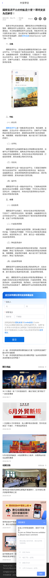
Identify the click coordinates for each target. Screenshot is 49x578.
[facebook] (35, 19)
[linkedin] (44, 19)
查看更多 (41, 367)
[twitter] (40, 19)
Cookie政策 (28, 322)
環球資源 (25, 36)
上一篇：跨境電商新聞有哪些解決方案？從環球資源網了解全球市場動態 (24, 351)
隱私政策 (18, 322)
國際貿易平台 (11, 128)
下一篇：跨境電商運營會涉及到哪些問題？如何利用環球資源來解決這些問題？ (24, 356)
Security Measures (9, 568)
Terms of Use (8, 566)
